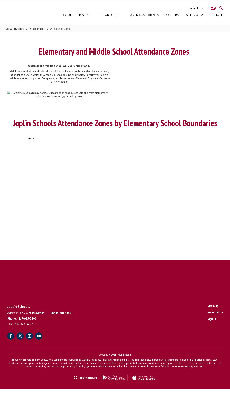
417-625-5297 (24, 324)
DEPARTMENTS (14, 28)
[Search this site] (221, 8)
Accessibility (215, 312)
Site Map (212, 306)
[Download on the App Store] (143, 378)
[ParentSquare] (85, 377)
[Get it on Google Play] (114, 378)
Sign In (211, 319)
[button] (196, 8)
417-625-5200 (27, 318)
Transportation (37, 28)
